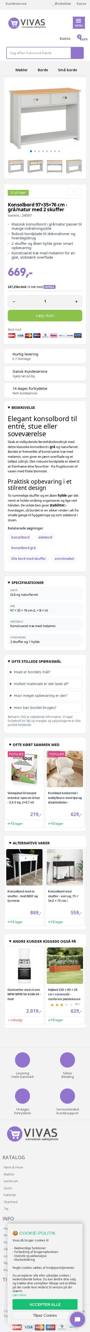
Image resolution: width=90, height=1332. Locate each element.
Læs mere (19, 1295)
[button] (31, 151)
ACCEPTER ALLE (45, 1304)
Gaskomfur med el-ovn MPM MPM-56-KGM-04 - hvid (24, 994)
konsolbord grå (23, 548)
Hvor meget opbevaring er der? (40, 695)
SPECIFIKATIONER (28, 582)
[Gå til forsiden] (9, 70)
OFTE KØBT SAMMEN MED (36, 744)
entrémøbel (64, 558)
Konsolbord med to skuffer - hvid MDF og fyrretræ (23, 896)
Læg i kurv (45, 315)
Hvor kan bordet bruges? (35, 707)
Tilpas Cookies (45, 1315)
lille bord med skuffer (28, 558)
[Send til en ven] (70, 192)
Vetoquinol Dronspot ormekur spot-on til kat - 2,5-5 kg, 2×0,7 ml (24, 797)
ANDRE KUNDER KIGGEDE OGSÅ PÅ (44, 941)
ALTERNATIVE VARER (31, 842)
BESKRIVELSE (23, 407)
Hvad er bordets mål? (32, 671)
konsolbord (20, 537)
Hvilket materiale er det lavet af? (41, 683)
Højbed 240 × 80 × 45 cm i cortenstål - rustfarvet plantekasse (64, 994)
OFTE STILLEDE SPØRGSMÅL (36, 661)
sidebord (45, 537)
